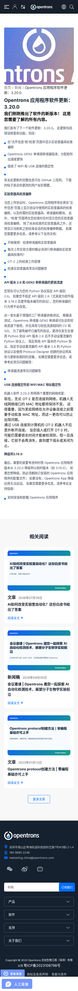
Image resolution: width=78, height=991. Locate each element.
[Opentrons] (42, 7)
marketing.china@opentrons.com (31, 857)
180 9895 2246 (19, 852)
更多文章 (39, 799)
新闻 (18, 87)
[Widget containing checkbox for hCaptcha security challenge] (37, 978)
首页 (7, 87)
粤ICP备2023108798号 (42, 965)
